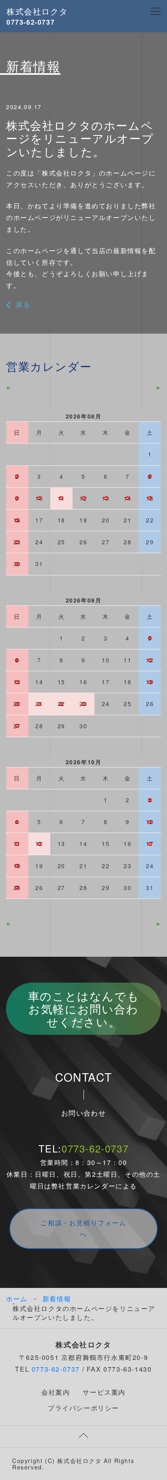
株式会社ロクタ (37, 11)
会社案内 (55, 1392)
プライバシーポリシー (83, 1407)
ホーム (17, 1298)
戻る (23, 304)
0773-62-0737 (95, 1148)
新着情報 (57, 1298)
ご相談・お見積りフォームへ (83, 1228)
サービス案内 (104, 1392)
